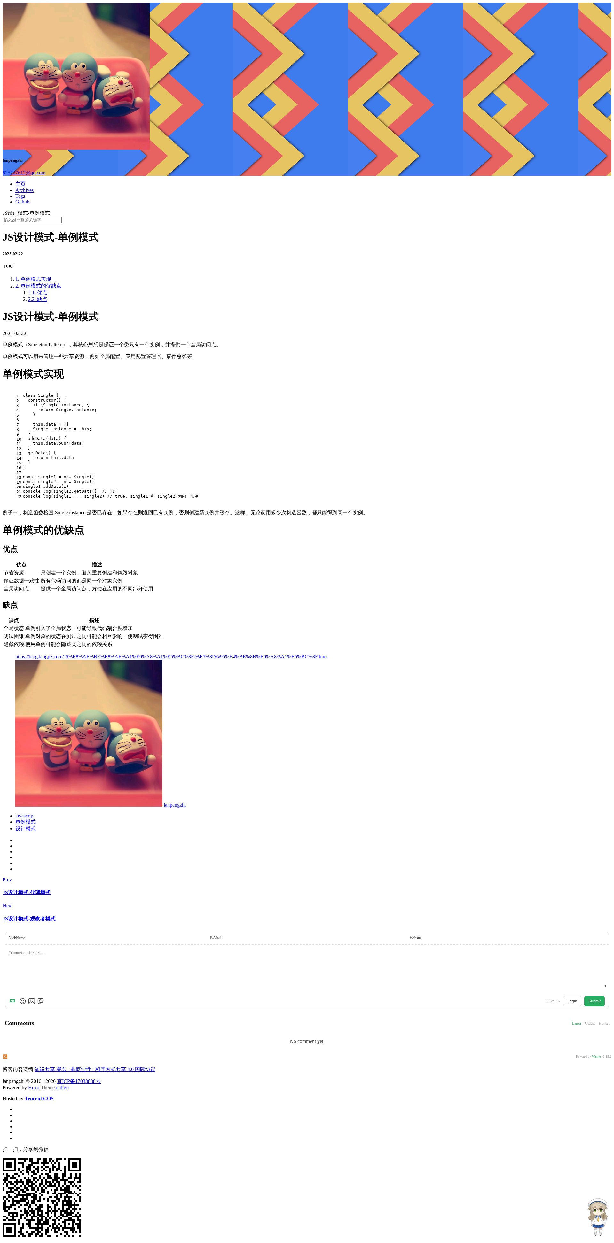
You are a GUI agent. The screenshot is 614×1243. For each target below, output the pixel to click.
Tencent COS (39, 1098)
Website (415, 938)
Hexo (33, 1087)
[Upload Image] (31, 1001)
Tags (20, 196)
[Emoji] (23, 1001)
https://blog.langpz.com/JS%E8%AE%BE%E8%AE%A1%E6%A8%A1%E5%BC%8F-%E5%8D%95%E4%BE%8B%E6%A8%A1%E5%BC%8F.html (171, 656)
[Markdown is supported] (14, 1001)
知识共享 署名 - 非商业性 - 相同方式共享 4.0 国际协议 (95, 1069)
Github (22, 201)
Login (572, 1001)
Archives (24, 190)
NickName (17, 938)
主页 (20, 184)
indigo (62, 1087)
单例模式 (25, 822)
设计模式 (25, 828)
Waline (596, 1056)
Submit (594, 1001)
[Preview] (40, 1001)
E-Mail (215, 938)
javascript (25, 815)
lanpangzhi (174, 805)
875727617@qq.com (24, 172)
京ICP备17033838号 (79, 1081)
